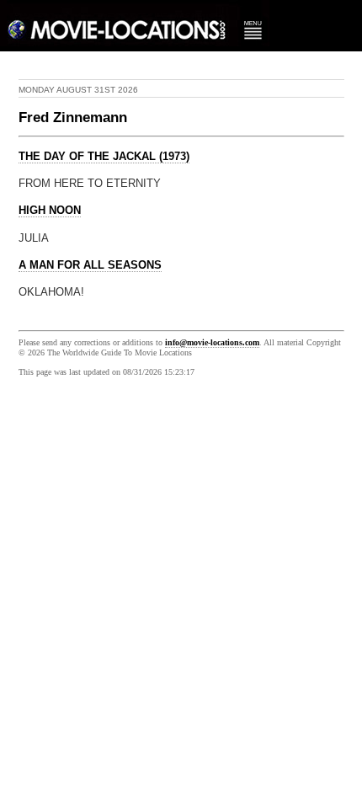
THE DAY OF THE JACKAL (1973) (104, 157)
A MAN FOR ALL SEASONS (90, 265)
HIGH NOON (50, 210)
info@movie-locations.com (212, 342)
